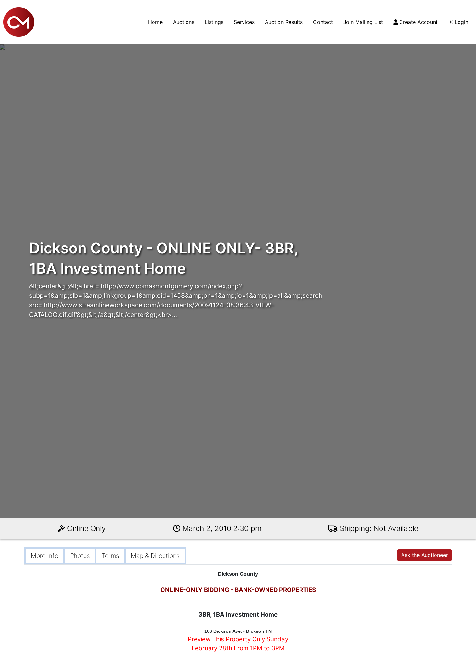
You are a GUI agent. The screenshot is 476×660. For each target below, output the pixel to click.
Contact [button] (323, 22)
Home (155, 22)
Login (461, 22)
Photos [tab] (80, 556)
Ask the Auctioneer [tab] (424, 555)
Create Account (418, 22)
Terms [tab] (110, 556)
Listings (214, 22)
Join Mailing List (363, 22)
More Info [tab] (44, 556)
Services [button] (244, 22)
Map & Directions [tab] (155, 556)
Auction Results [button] (284, 22)
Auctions (183, 22)
